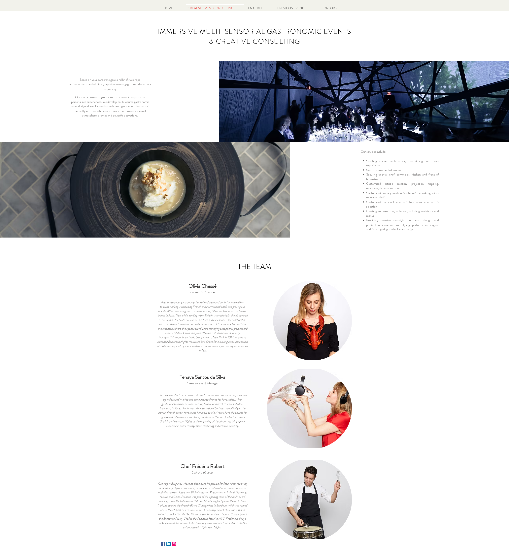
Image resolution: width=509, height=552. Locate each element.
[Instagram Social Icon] (174, 544)
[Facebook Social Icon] (163, 544)
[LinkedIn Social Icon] (168, 544)
